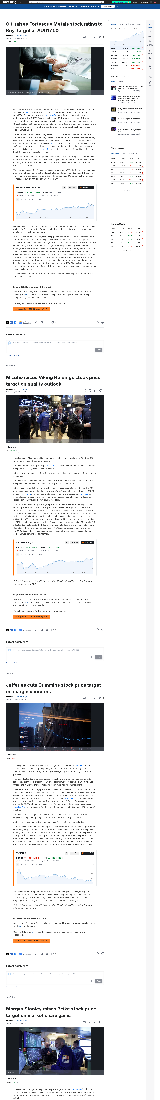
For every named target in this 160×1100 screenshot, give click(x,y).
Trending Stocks (118, 224)
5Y (36, 199)
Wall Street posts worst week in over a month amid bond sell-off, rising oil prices (130, 129)
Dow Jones (114, 55)
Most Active (115, 153)
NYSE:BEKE (76, 1089)
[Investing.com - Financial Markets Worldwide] (12, 2)
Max (40, 199)
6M (29, 199)
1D (17, 199)
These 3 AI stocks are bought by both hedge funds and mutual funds (130, 87)
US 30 (113, 48)
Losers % (134, 153)
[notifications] (151, 2)
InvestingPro (51, 115)
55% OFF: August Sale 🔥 (121, 2)
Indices (113, 24)
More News (127, 139)
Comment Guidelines (12, 355)
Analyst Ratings (22, 35)
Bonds (132, 24)
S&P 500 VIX (115, 65)
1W (21, 199)
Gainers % (124, 153)
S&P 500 (114, 58)
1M (25, 199)
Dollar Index (115, 69)
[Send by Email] (47, 322)
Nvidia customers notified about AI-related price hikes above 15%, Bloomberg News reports (129, 98)
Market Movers (117, 148)
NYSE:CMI (80, 765)
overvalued (83, 494)
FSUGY (27, 112)
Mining (54, 143)
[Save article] (89, 37)
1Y (32, 199)
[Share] (84, 37)
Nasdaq (113, 62)
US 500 (113, 51)
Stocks (139, 24)
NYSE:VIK (51, 465)
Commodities (122, 24)
